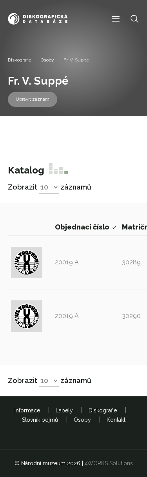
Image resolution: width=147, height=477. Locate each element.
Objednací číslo (83, 227)
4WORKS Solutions (109, 463)
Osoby (47, 60)
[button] (115, 19)
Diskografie (19, 60)
